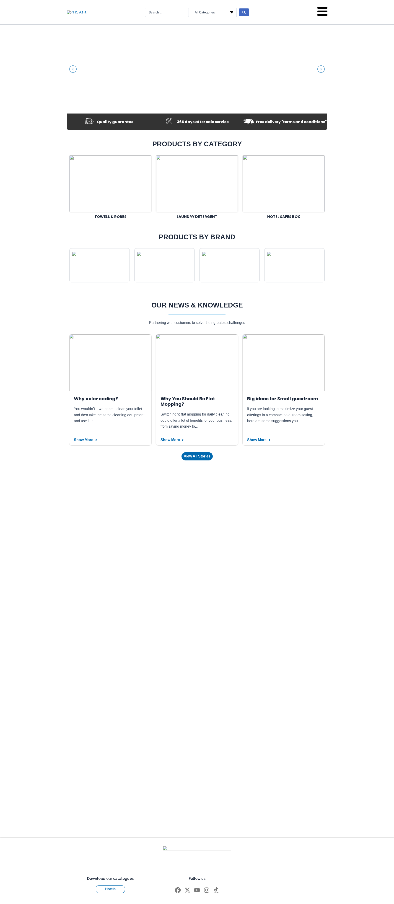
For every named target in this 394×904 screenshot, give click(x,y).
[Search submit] (244, 12)
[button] (73, 69)
